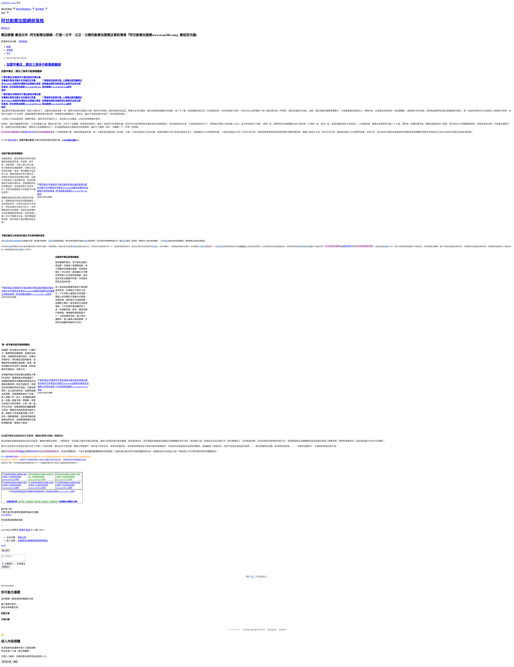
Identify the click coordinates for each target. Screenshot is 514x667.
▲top (3, 545)
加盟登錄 (21, 501)
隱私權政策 (272, 630)
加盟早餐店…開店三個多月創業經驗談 (33, 64)
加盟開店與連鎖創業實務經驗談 (33, 540)
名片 (8, 53)
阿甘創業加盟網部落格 (22, 20)
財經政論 (23, 41)
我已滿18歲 (6, 662)
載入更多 (5, 551)
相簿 (8, 47)
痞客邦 (22, 530)
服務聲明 (282, 630)
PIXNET (237, 630)
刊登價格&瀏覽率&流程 (68, 501)
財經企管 (22, 537)
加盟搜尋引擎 (12, 501)
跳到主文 (5, 28)
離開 (15, 662)
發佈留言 (5, 567)
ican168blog (6, 515)
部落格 (9, 50)
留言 (28, 530)
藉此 (22, 451)
